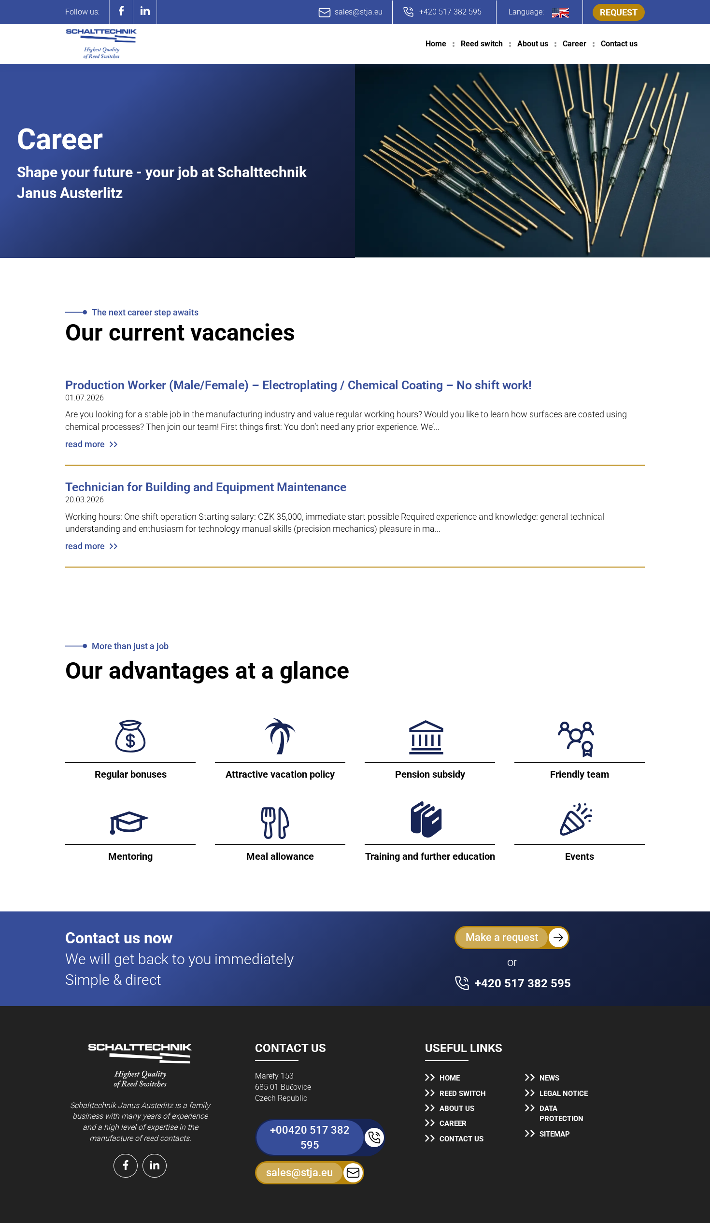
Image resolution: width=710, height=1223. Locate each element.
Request (619, 12)
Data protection (561, 1113)
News (549, 1078)
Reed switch (482, 43)
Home (436, 43)
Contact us (619, 43)
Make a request (502, 937)
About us (532, 43)
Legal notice (564, 1093)
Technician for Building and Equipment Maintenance (205, 487)
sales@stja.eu (359, 11)
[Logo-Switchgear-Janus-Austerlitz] (101, 44)
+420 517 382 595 (450, 11)
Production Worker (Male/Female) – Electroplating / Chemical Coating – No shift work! (298, 385)
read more (85, 444)
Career (574, 43)
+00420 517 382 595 (310, 1137)
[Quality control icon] (140, 1065)
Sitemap (555, 1134)
